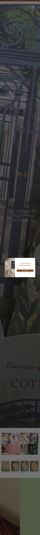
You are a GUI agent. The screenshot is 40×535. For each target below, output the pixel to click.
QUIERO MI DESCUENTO (25, 270)
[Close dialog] (34, 259)
